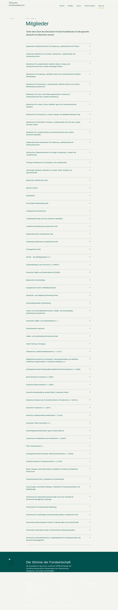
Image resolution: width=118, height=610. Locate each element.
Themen (61, 6)
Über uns (101, 6)
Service (78, 6)
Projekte (70, 6)
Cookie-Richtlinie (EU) (68, 605)
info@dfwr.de (29, 596)
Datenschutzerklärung (53, 605)
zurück (12, 18)
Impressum (41, 605)
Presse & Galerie (90, 6)
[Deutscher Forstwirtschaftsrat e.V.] (19, 4)
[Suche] (108, 6)
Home (27, 18)
